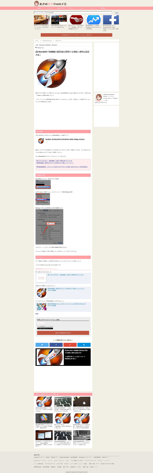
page (37, 313)
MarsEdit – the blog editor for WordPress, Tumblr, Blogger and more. (65, 139)
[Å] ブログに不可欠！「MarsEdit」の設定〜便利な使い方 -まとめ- (54, 160)
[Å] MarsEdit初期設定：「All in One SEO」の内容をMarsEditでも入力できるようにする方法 (62, 409)
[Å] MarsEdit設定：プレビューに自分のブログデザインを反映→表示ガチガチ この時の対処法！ (62, 167)
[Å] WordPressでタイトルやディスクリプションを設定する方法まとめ (67, 304)
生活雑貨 (59, 467)
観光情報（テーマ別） (75, 467)
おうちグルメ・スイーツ (40, 460)
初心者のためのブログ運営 (107, 463)
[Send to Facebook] (56, 345)
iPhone (47, 457)
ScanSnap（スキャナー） (85, 457)
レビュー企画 (73, 463)
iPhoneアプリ (60, 8)
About (39, 8)
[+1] (70, 345)
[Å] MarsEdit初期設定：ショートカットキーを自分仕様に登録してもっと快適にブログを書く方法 (62, 443)
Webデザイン (105, 457)
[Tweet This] (42, 345)
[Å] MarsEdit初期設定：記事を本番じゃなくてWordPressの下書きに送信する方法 (81, 409)
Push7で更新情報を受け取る (63, 333)
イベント (50, 460)
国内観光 (103, 8)
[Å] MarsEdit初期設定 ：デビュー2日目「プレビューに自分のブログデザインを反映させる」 (81, 443)
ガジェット (61, 460)
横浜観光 (53, 467)
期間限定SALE (37, 467)
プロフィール (97, 102)
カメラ (82, 8)
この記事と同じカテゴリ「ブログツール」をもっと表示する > (76, 35)
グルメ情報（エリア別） (77, 460)
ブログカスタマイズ (50, 463)
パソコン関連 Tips (38, 463)
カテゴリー (50, 8)
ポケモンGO (59, 463)
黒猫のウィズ (93, 467)
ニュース (107, 460)
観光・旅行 (66, 467)
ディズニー (100, 460)
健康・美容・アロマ (94, 463)
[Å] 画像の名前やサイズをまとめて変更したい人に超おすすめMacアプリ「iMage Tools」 (44, 426)
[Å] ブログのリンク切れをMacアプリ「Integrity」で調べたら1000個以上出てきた (76, 27)
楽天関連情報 (46, 467)
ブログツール (40, 47)
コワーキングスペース (90, 460)
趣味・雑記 (86, 467)
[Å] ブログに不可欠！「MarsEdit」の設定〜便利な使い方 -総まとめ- (63, 426)
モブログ (71, 8)
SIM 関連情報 (97, 457)
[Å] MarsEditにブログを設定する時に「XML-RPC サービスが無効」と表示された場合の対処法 (81, 426)
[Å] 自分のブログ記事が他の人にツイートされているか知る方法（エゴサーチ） (41, 27)
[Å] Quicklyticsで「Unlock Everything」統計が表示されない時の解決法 (93, 27)
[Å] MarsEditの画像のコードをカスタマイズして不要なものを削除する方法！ (44, 409)
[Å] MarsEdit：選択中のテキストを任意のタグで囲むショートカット (55, 163)
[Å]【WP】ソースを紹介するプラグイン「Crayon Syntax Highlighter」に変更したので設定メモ (44, 444)
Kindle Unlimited (64, 457)
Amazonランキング (39, 457)
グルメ (92, 8)
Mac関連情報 (74, 457)
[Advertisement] (63, 115)
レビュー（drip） (83, 463)
